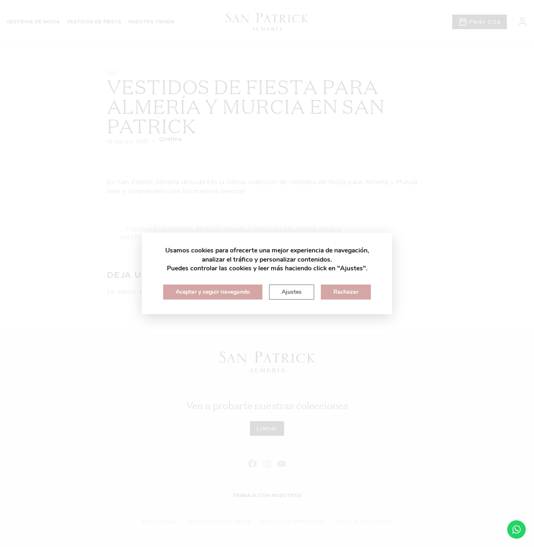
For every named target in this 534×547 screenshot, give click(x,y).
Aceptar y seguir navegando (213, 292)
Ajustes (292, 292)
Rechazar (345, 292)
